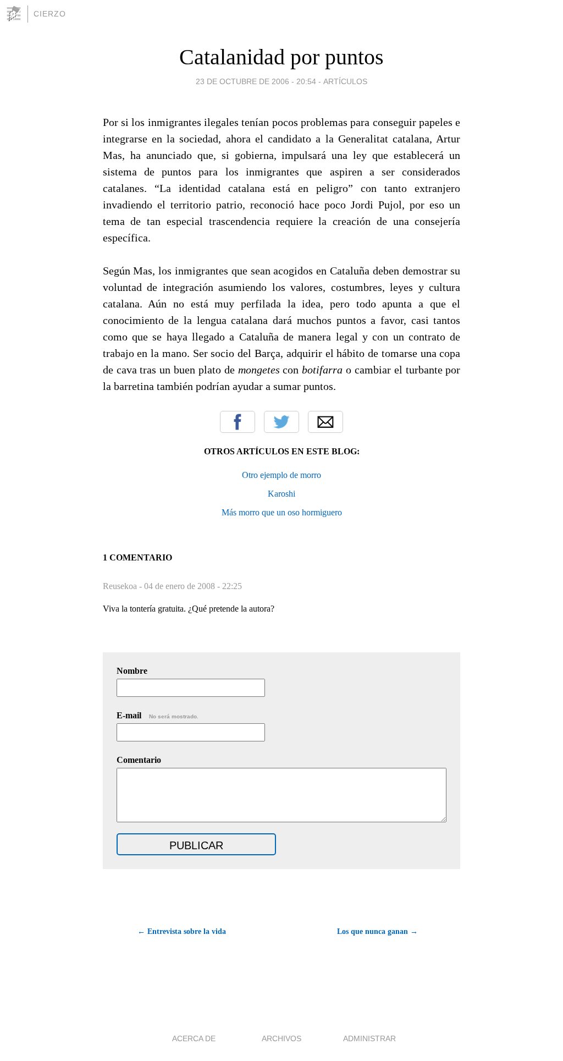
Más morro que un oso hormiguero (282, 512)
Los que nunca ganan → (377, 931)
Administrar (369, 1038)
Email (325, 422)
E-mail (157, 715)
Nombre (132, 670)
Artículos (345, 81)
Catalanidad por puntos (281, 57)
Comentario (139, 760)
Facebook (237, 422)
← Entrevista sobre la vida (181, 931)
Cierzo (50, 13)
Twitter (281, 422)
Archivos (281, 1038)
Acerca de (194, 1038)
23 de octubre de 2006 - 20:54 (256, 81)
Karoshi (281, 493)
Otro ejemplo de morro (281, 475)
